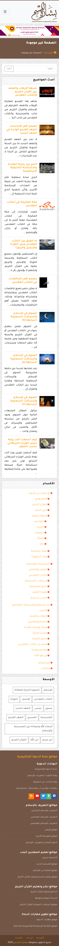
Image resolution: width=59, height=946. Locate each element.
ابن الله (34, 740)
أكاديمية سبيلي (49, 858)
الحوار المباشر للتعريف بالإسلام (41, 843)
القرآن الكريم (39, 504)
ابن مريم (47, 740)
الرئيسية (40, 938)
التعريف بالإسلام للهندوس (43, 823)
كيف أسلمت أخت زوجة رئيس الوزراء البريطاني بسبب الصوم (22, 443)
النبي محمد (41, 510)
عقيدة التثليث (39, 592)
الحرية (40, 527)
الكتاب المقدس (38, 575)
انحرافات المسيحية (36, 581)
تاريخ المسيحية (38, 586)
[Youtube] (37, 796)
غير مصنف (44, 662)
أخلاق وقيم (41, 499)
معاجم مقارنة (39, 650)
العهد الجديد (22, 708)
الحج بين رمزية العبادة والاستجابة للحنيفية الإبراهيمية (22, 168)
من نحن (29, 938)
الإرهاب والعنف (38, 616)
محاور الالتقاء (39, 638)
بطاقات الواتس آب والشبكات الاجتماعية (36, 788)
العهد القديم (15, 717)
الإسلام (48, 690)
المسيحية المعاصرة (38, 564)
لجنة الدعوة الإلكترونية (46, 769)
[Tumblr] (48, 796)
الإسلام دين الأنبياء (39, 493)
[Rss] (31, 796)
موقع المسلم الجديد (46, 864)
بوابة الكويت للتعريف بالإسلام (42, 775)
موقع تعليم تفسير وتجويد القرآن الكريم (37, 877)
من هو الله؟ (40, 655)
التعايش (39, 521)
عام (42, 544)
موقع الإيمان (51, 830)
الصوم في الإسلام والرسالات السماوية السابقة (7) (23, 401)
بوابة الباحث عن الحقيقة (45, 782)
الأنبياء (43, 610)
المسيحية (46, 717)
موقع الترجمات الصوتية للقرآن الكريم (38, 905)
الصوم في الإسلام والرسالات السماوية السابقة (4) (23, 359)
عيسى (38, 708)
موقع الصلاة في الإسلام (45, 870)
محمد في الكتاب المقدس (32, 644)
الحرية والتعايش (37, 622)
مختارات (45, 668)
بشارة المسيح (20, 942)
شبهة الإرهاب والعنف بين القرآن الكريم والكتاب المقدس (22, 92)
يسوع (49, 708)
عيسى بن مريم (39, 597)
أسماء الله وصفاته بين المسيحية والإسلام (33, 728)
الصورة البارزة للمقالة (27, 690)
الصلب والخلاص (38, 569)
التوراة (14, 699)
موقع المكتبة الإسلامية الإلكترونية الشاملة (35, 926)
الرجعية (39, 532)
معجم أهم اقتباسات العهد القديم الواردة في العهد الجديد (21, 130)
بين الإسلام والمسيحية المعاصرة (31, 605)
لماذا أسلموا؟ (39, 556)
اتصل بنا (19, 938)
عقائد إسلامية (39, 551)
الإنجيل (26, 699)
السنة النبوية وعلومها (46, 898)
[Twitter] (43, 796)
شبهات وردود (39, 516)
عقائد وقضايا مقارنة (35, 627)
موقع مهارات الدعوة (46, 920)
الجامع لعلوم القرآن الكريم (44, 892)
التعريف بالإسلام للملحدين (44, 817)
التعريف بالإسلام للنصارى (44, 811)
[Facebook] (54, 796)
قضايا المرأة (40, 633)
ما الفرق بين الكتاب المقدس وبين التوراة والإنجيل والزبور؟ (23, 244)
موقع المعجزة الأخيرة (46, 836)
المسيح (32, 717)
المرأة (40, 538)
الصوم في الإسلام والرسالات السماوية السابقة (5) (23, 317)
